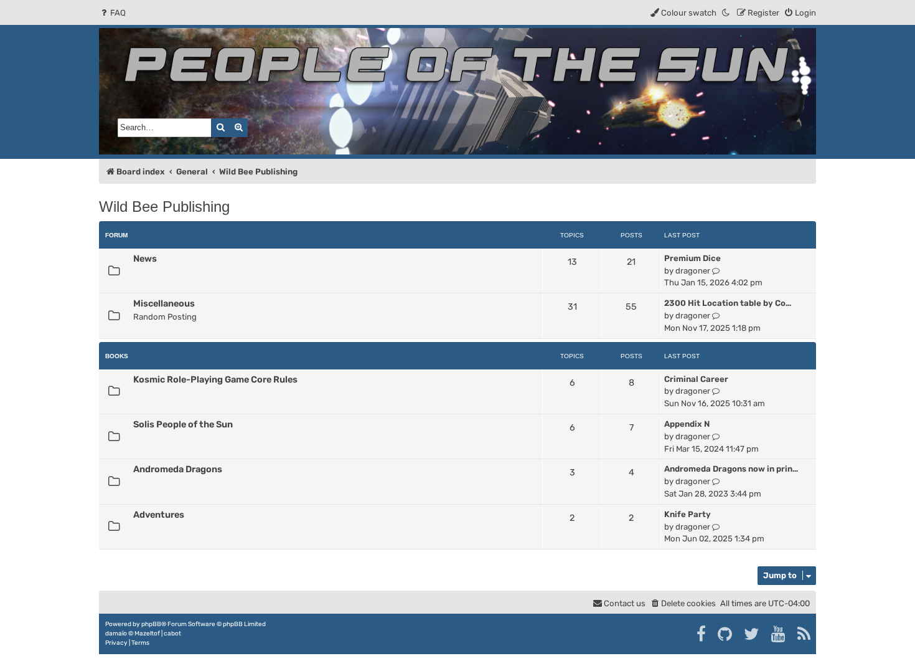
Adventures (158, 514)
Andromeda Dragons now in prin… (731, 468)
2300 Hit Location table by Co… (727, 303)
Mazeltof (147, 633)
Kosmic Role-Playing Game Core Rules (215, 379)
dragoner (692, 270)
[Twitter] (752, 634)
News (145, 258)
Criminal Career (696, 379)
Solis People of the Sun (183, 424)
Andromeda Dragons (177, 469)
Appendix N (687, 424)
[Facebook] (701, 634)
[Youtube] (779, 634)
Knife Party (687, 514)
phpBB (151, 624)
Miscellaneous (164, 303)
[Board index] (457, 91)
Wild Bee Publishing (164, 206)
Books (116, 356)
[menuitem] (112, 13)
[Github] (725, 634)
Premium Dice (692, 258)
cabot (172, 633)
